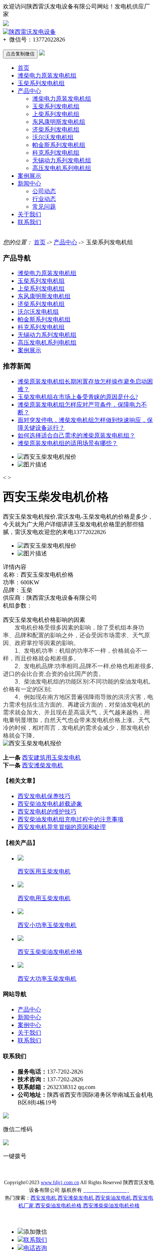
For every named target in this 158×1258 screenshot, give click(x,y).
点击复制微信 (20, 54)
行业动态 (44, 199)
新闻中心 (29, 183)
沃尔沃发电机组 (52, 137)
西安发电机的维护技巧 (47, 811)
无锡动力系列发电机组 (61, 160)
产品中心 (29, 91)
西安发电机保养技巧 (44, 796)
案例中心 (29, 1025)
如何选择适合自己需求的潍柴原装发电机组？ (76, 435)
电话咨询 (35, 1248)
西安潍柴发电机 (42, 765)
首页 (23, 68)
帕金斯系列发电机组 (58, 145)
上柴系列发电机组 (55, 114)
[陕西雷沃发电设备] (29, 32)
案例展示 (29, 176)
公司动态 (44, 191)
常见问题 (44, 206)
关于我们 (29, 214)
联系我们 (29, 222)
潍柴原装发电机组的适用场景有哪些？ (68, 443)
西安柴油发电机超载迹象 (50, 804)
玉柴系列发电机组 (41, 83)
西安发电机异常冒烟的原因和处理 (62, 827)
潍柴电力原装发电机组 (47, 75)
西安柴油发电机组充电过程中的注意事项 (70, 819)
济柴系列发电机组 (55, 129)
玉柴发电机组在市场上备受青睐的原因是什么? (78, 397)
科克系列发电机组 (55, 152)
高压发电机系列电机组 (61, 168)
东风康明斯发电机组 (58, 122)
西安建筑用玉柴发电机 (51, 757)
